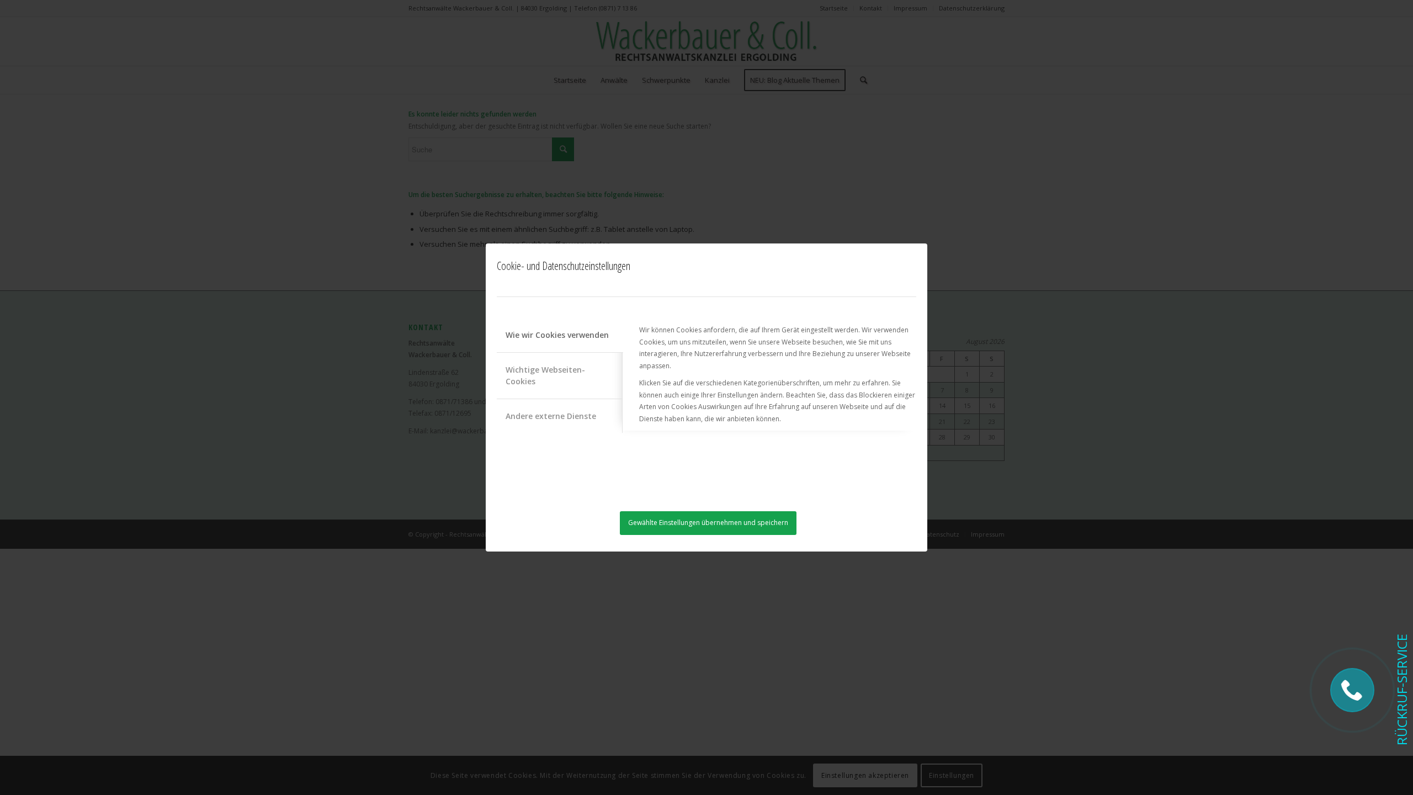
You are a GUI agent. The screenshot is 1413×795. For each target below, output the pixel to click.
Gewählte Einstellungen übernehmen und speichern (708, 522)
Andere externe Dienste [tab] (551, 416)
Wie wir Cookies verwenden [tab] (557, 335)
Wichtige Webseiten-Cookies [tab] (545, 375)
